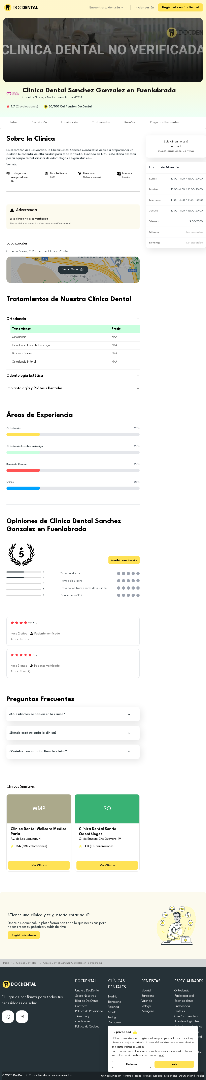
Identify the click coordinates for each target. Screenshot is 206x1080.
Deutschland (187, 1075)
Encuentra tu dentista (105, 7)
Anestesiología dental (188, 1021)
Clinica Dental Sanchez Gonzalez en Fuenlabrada (72, 963)
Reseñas (130, 122)
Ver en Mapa (70, 269)
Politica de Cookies (87, 1026)
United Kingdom (111, 1075)
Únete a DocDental (87, 990)
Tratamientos (101, 122)
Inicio (6, 963)
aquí (161, 1055)
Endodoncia (182, 1006)
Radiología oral (184, 995)
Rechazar (131, 1064)
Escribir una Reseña (124, 560)
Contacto (81, 1006)
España (158, 1075)
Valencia (113, 1007)
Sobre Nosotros (85, 995)
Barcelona (114, 1002)
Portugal (128, 1075)
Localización (69, 122)
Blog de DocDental (87, 1001)
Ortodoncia (182, 990)
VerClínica (39, 865)
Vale (174, 1064)
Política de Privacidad (89, 1011)
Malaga (112, 1017)
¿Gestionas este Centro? (176, 151)
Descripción (39, 122)
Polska (200, 1075)
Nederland (170, 1075)
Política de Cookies (134, 1047)
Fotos (13, 122)
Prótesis (179, 1011)
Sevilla (112, 1012)
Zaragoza (114, 1022)
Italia (138, 1075)
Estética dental (184, 1001)
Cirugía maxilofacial (187, 1016)
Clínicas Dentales (26, 963)
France (147, 1075)
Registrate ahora (24, 935)
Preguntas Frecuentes (164, 122)
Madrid (112, 996)
